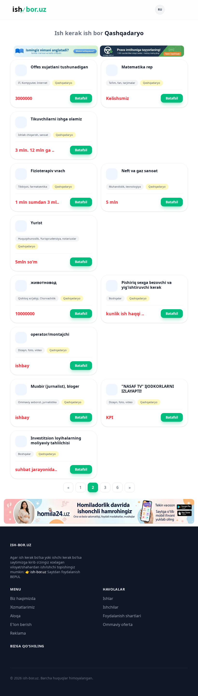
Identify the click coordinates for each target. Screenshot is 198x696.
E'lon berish (21, 624)
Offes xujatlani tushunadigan (59, 67)
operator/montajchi (50, 334)
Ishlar (108, 598)
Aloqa (15, 615)
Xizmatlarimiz (22, 607)
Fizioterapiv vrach (48, 170)
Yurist (36, 222)
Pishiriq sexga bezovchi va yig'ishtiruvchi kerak (146, 285)
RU (160, 9)
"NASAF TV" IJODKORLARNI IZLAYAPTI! (147, 389)
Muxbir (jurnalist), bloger (55, 386)
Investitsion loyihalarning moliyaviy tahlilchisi (56, 440)
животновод (44, 282)
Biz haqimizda (22, 598)
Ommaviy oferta (118, 624)
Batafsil (81, 98)
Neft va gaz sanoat (139, 170)
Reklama (18, 633)
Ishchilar (111, 607)
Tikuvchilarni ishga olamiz (56, 119)
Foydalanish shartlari (122, 615)
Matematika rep (137, 67)
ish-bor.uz (38, 572)
